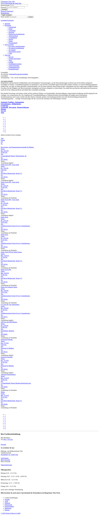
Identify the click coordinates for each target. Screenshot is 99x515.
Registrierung (5, 13)
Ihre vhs (11, 57)
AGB (6, 501)
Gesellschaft (12, 27)
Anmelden (4, 9)
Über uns (7, 55)
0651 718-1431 (8, 439)
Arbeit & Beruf (13, 36)
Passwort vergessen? (7, 11)
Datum (3, 140)
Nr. (2, 144)
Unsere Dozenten (14, 65)
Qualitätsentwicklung (15, 64)
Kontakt (7, 499)
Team (10, 60)
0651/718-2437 (5, 460)
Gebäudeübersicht (14, 67)
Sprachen (11, 32)
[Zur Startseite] (8, 1)
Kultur (10, 29)
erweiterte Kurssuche (7, 20)
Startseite (7, 23)
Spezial (11, 39)
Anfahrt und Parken (15, 58)
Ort (2, 142)
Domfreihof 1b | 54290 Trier (9, 454)
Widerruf (7, 503)
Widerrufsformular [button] (6, 465)
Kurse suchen (5, 17)
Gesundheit (12, 30)
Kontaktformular (14, 69)
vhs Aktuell (12, 50)
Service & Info (9, 44)
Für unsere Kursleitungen (16, 48)
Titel (2, 138)
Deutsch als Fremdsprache (17, 34)
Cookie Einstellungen (11, 498)
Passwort (3, 7)
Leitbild (11, 62)
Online (11, 41)
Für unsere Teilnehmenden (17, 46)
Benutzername (5, 5)
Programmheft (13, 43)
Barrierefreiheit (9, 506)
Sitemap (7, 510)
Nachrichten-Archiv (15, 51)
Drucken (3, 444)
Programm (8, 25)
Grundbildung (13, 37)
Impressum (8, 508)
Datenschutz (8, 505)
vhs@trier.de (5, 458)
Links (10, 53)
